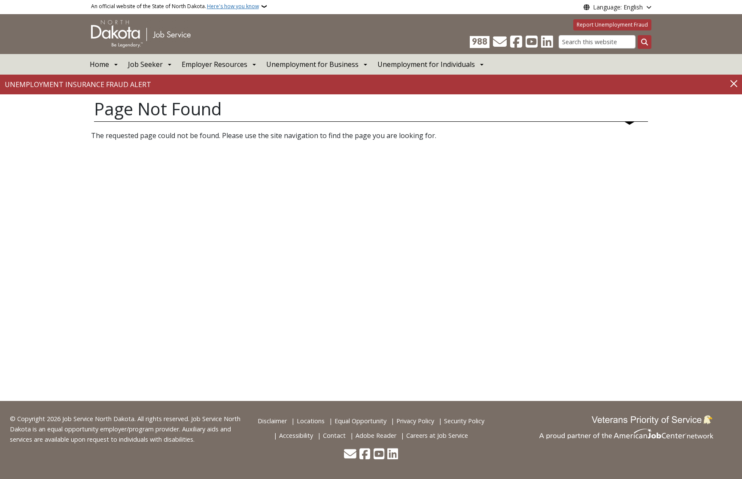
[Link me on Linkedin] (547, 42)
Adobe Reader (376, 435)
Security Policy (464, 421)
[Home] (141, 33)
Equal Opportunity (360, 421)
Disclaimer (272, 421)
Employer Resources (214, 64)
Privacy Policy (415, 421)
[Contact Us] (500, 42)
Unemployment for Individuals (426, 64)
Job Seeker (145, 64)
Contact (334, 435)
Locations (311, 421)
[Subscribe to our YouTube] (532, 42)
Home (99, 64)
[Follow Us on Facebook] (516, 42)
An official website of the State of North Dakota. (175, 6)
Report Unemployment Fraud (612, 24)
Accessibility (296, 435)
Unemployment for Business (312, 64)
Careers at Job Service (437, 435)
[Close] (734, 84)
